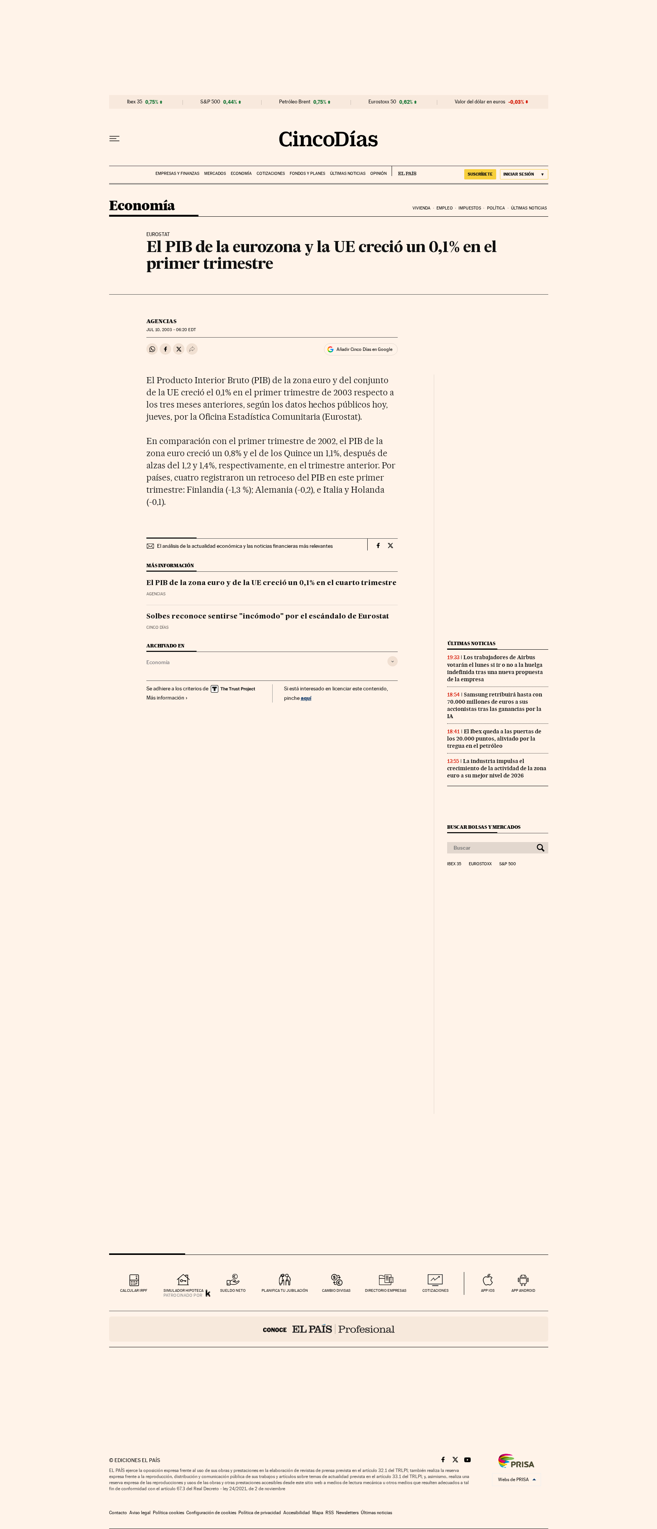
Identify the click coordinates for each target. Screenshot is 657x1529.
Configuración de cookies (211, 1512)
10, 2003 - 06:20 (170, 329)
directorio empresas (385, 1290)
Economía (241, 173)
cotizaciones (435, 1290)
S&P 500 (210, 102)
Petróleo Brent (294, 102)
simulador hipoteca (183, 1290)
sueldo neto (233, 1290)
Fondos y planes (307, 173)
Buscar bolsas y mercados (484, 827)
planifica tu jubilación (285, 1290)
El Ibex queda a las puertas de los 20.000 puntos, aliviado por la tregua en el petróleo (494, 738)
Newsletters (347, 1512)
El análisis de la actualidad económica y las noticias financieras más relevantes (245, 546)
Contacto (118, 1512)
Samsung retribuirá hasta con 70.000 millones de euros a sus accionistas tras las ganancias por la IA (494, 705)
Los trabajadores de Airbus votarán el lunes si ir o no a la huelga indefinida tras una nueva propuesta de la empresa (495, 668)
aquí (306, 698)
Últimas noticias (347, 173)
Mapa (317, 1512)
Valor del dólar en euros (480, 102)
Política (496, 208)
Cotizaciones (271, 173)
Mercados (215, 173)
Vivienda (422, 208)
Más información (165, 698)
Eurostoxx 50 (382, 102)
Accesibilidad (296, 1512)
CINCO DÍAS (157, 627)
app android (523, 1290)
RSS (329, 1512)
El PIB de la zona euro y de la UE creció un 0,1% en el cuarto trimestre (271, 583)
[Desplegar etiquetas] (392, 661)
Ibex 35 (134, 102)
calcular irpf (133, 1290)
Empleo (444, 208)
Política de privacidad (259, 1512)
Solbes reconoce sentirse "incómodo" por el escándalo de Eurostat (267, 616)
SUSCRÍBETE (480, 174)
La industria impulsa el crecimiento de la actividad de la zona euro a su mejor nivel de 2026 (496, 768)
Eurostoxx (480, 864)
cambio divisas (336, 1290)
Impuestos (470, 208)
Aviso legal (140, 1512)
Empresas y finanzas (177, 173)
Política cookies (168, 1512)
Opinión (378, 173)
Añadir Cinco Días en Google (364, 349)
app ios (488, 1290)
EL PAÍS (404, 171)
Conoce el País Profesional (328, 1329)
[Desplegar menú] (114, 138)
